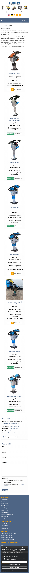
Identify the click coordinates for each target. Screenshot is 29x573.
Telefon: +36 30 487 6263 (7, 537)
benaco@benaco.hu (11, 431)
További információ (7, 570)
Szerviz (2, 527)
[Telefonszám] (17, 15)
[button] (27, 20)
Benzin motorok (5, 512)
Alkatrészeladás (4, 525)
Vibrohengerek (4, 503)
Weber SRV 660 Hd (14, 351)
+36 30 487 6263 (13, 428)
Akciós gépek (4, 518)
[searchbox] (13, 12)
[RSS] (20, 15)
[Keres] (22, 12)
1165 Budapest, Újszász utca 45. (10, 423)
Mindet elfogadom (14, 562)
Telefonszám (6, 457)
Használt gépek (4, 516)
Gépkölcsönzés (4, 528)
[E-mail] (14, 15)
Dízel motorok (4, 510)
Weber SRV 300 (14, 162)
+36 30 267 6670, (9, 535)
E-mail (4, 452)
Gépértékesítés (4, 524)
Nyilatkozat (5, 478)
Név (3, 447)
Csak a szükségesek (14, 567)
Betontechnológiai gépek (7, 514)
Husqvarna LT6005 (14, 73)
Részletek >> (17, 89)
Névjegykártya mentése (10, 437)
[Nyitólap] (14, 6)
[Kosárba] (12, 89)
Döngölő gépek (4, 499)
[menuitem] (1, 20)
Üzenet (4, 462)
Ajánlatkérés (10, 133)
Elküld (6, 490)
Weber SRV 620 (14, 254)
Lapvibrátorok (4, 501)
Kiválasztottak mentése (14, 564)
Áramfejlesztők (4, 507)
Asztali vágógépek (5, 508)
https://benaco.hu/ (10, 433)
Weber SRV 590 (14, 207)
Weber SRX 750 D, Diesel (14, 396)
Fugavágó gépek (5, 505)
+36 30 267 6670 (14, 426)
